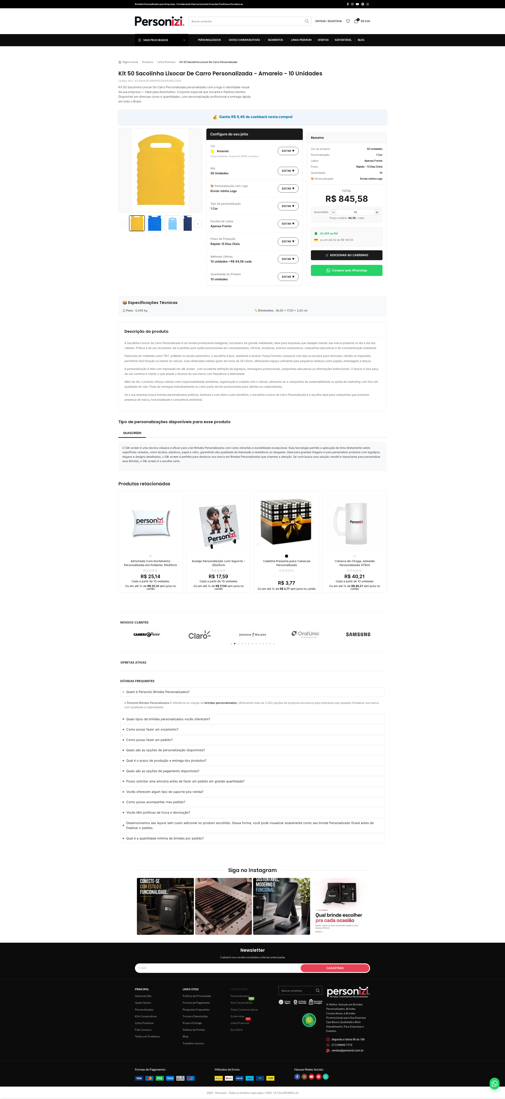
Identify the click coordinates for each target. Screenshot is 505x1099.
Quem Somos (143, 1002)
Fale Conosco (143, 1029)
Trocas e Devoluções (195, 1016)
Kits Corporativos (146, 1016)
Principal (142, 989)
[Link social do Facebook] (348, 4)
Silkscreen (132, 433)
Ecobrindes (237, 1016)
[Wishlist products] (348, 21)
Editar (288, 150)
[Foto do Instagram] (165, 906)
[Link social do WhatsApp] (367, 4)
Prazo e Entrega (192, 1023)
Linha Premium (166, 62)
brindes (210, 702)
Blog (185, 1036)
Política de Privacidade (197, 996)
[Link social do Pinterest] (362, 4)
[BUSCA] (306, 21)
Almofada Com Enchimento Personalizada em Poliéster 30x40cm (150, 563)
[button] (231, 643)
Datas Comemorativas (244, 1009)
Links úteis (191, 989)
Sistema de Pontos (194, 1029)
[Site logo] (159, 21)
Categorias (239, 989)
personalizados (226, 702)
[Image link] (165, 1077)
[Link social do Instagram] (352, 4)
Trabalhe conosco (193, 1043)
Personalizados (144, 1009)
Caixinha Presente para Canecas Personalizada (286, 563)
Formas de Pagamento (196, 1002)
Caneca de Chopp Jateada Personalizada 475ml (355, 563)
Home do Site (143, 996)
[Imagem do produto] (150, 523)
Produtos (147, 62)
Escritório (237, 1029)
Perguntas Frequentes (196, 1009)
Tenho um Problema (147, 1036)
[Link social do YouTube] (357, 4)
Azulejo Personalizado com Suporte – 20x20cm (218, 563)
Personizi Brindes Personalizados (148, 702)
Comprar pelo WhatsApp (349, 270)
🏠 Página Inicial (128, 62)
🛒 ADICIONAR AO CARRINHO (346, 255)
